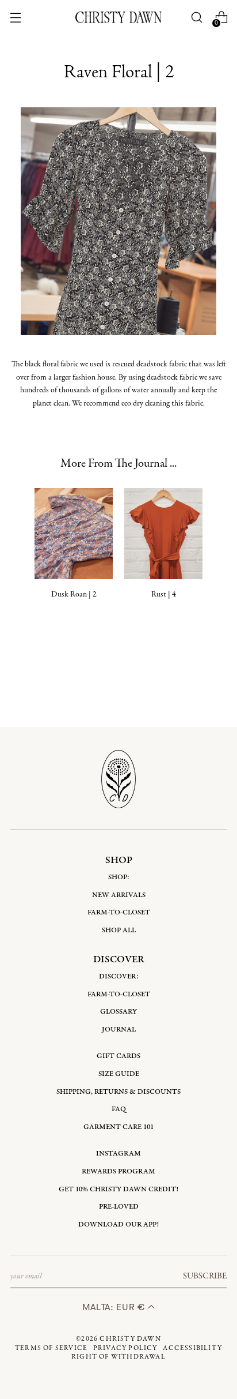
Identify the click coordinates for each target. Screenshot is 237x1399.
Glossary (118, 1012)
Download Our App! (118, 1224)
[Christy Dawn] (118, 17)
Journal (119, 1029)
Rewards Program (118, 1171)
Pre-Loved (119, 1207)
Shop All (119, 930)
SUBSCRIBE (205, 1276)
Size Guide (118, 1074)
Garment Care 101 (118, 1127)
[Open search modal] (197, 17)
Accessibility (192, 1348)
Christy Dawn (130, 1339)
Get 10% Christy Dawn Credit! (118, 1189)
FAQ (119, 1109)
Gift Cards (118, 1056)
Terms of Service (51, 1348)
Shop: (118, 877)
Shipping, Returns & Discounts (118, 1092)
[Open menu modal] (15, 17)
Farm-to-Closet (118, 912)
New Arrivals (119, 895)
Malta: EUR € (115, 1307)
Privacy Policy (125, 1348)
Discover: (119, 976)
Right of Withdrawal (118, 1357)
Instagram (118, 1153)
